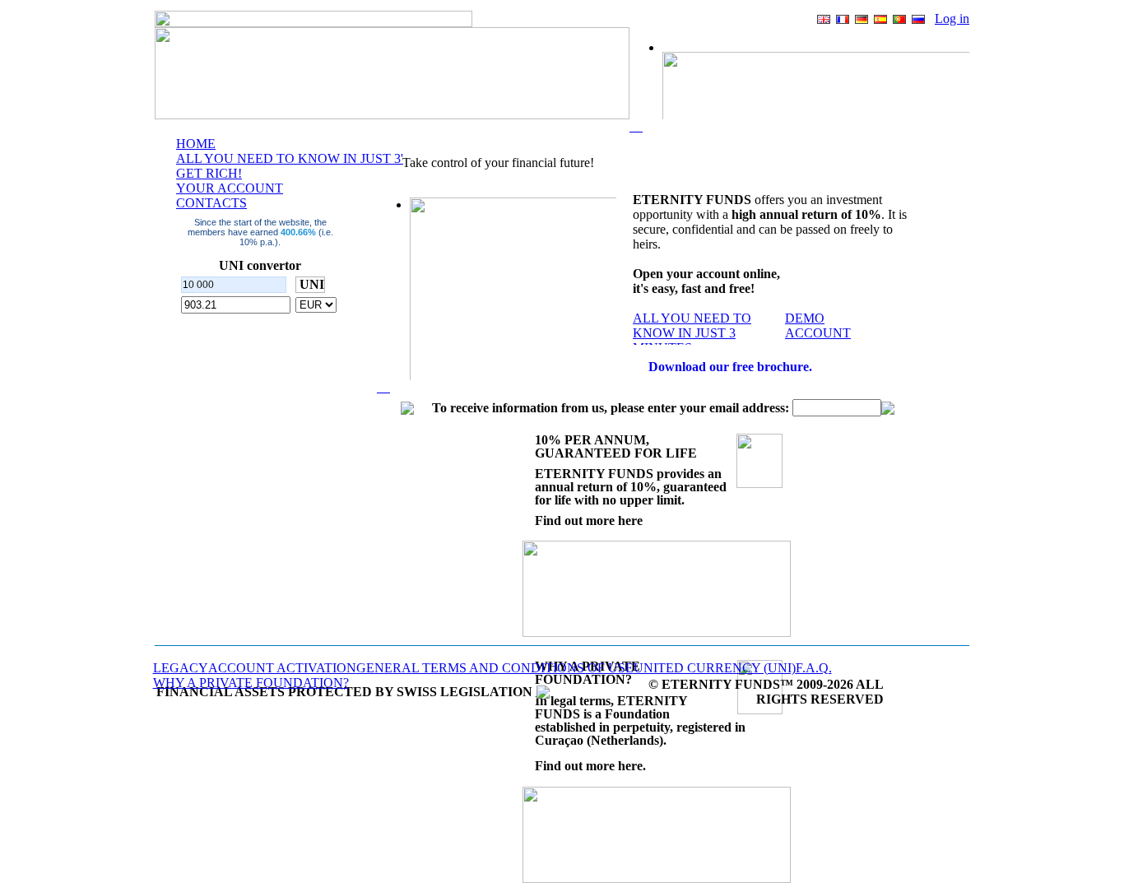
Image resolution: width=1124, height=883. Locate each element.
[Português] (899, 19)
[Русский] (918, 19)
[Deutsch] (861, 19)
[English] (824, 19)
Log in (952, 19)
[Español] (880, 19)
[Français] (843, 19)
